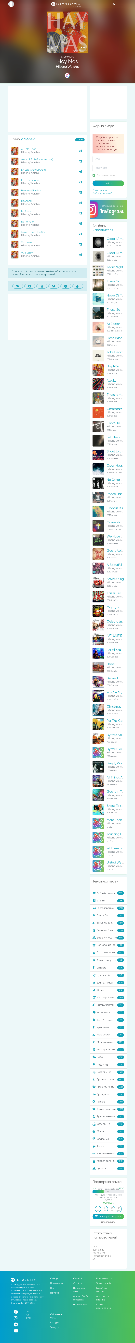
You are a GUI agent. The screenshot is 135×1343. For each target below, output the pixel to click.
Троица (109, 1146)
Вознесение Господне (110, 945)
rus (27, 1314)
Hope (111, 664)
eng (28, 1318)
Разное (110, 1102)
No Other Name (118, 480)
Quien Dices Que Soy (33, 232)
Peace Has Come (119, 494)
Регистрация (100, 190)
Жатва (109, 990)
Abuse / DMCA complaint (81, 1298)
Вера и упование (110, 938)
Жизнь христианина (110, 997)
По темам (55, 1293)
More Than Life (117, 820)
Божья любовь (109, 923)
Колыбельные (109, 1020)
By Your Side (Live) (119, 735)
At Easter (113, 324)
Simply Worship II (119, 763)
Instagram (55, 1322)
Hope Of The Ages (120, 295)
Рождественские (110, 1109)
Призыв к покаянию (109, 1079)
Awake (111, 380)
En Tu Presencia (30, 180)
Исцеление (109, 1012)
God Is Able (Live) (119, 550)
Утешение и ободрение (111, 1153)
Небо (109, 1057)
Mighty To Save (117, 607)
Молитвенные (109, 1042)
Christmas (114, 706)
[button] (83, 47)
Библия (109, 900)
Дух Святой (109, 975)
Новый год (109, 1064)
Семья (109, 1131)
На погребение (109, 1049)
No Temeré (27, 222)
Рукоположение (109, 1116)
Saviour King (115, 579)
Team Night (115, 267)
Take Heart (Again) (120, 352)
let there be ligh (118, 848)
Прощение (109, 1094)
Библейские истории (109, 893)
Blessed (112, 678)
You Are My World (119, 692)
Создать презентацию (103, 1306)
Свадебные (109, 1124)
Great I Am (114, 253)
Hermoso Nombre (31, 190)
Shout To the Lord (119, 806)
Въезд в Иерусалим (109, 960)
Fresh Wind (114, 338)
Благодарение (110, 908)
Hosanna (26, 201)
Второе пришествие (109, 952)
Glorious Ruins (116, 508)
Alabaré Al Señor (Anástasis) (37, 159)
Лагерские (109, 1034)
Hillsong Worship (67, 67)
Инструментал (109, 1005)
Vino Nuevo (27, 242)
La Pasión (26, 211)
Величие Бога (110, 930)
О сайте (77, 1283)
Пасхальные (110, 1072)
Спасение (109, 1139)
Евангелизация (109, 983)
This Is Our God (117, 593)
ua (27, 1311)
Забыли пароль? (102, 193)
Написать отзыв (81, 1304)
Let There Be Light (120, 437)
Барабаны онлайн (101, 1290)
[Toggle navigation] (122, 4)
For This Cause (117, 721)
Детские (109, 968)
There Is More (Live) (120, 395)
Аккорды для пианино (102, 1298)
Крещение (109, 1027)
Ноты (52, 1288)
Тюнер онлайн (103, 1283)
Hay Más (113, 366)
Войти (108, 183)
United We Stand (119, 862)
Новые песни (57, 1283)
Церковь (109, 1168)
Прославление (110, 1087)
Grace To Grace (118, 423)
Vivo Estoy (27, 253)
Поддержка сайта (79, 1290)
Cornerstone (116, 522)
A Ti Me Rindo (28, 149)
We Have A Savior (119, 536)
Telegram (55, 1327)
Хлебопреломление (109, 1161)
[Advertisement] (47, 109)
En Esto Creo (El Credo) (34, 170)
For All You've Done (120, 650)
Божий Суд (109, 915)
